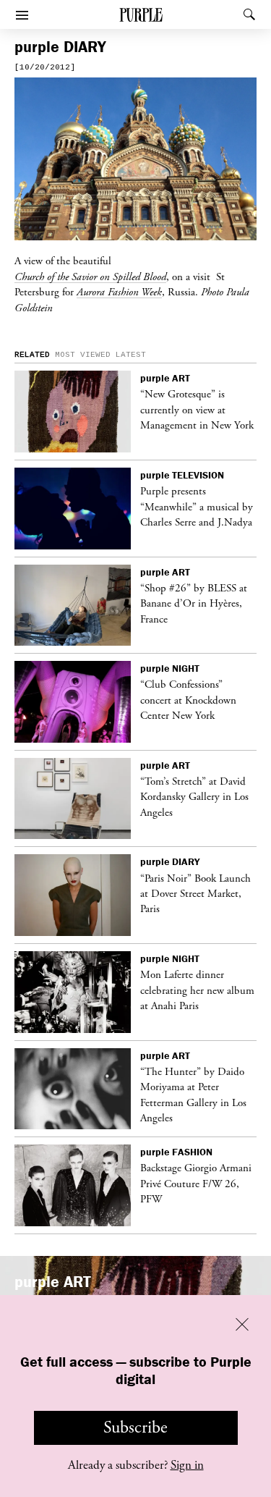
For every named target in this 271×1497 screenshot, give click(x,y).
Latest (131, 354)
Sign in (187, 1465)
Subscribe (135, 1427)
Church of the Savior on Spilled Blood (90, 276)
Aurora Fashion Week (119, 291)
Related (32, 354)
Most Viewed (83, 354)
